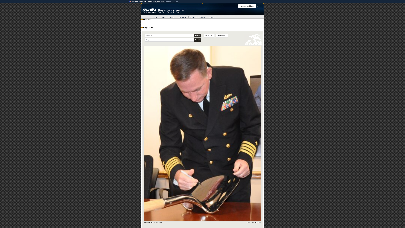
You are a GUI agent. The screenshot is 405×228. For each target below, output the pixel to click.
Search (197, 36)
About (163, 17)
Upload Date (221, 36)
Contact (202, 17)
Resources (182, 17)
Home (155, 17)
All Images (208, 36)
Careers (192, 17)
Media (172, 17)
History (211, 17)
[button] (172, 2)
